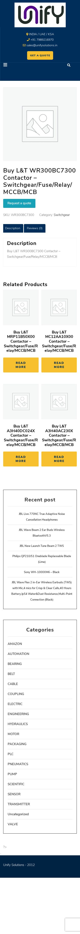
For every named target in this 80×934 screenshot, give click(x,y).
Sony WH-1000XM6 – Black (42, 572)
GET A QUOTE (40, 55)
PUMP (12, 774)
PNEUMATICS (18, 764)
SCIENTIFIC (16, 784)
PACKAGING (17, 744)
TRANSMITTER (19, 804)
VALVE (13, 824)
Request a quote (19, 203)
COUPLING (16, 694)
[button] (20, 65)
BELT (11, 674)
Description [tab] (12, 228)
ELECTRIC (15, 704)
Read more (21, 365)
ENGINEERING (18, 714)
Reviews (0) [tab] (34, 228)
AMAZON (15, 644)
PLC (10, 754)
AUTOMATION (18, 654)
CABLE (13, 684)
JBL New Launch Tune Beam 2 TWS (42, 546)
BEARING (15, 664)
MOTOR (13, 734)
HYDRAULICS (18, 724)
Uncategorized (18, 814)
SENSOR (14, 794)
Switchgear (62, 215)
